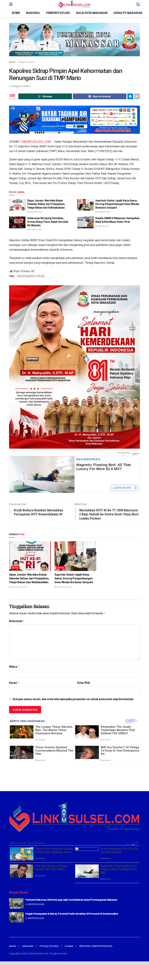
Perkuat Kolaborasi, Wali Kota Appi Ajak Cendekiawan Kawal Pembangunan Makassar (71, 899)
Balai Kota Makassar (92, 13)
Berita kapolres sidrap (30, 275)
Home (16, 13)
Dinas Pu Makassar (128, 13)
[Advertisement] (74, 777)
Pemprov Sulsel (58, 13)
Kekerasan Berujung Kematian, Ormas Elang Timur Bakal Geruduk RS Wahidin (47, 222)
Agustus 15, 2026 (19, 587)
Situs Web (83, 682)
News (15, 567)
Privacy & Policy (49, 946)
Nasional (33, 13)
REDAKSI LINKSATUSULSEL (96, 946)
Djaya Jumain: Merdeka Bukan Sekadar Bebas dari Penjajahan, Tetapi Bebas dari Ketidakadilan (46, 204)
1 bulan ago (102, 226)
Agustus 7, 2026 (64, 587)
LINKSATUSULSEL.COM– (36, 141)
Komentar (17, 621)
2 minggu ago (35, 212)
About (12, 946)
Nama (14, 666)
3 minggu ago (103, 212)
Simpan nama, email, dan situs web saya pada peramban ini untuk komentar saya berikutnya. (73, 699)
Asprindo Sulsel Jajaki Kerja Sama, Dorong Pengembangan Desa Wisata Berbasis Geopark (117, 204)
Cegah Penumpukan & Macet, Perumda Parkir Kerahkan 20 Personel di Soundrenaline (71, 913)
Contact (69, 946)
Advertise (27, 946)
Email (14, 682)
